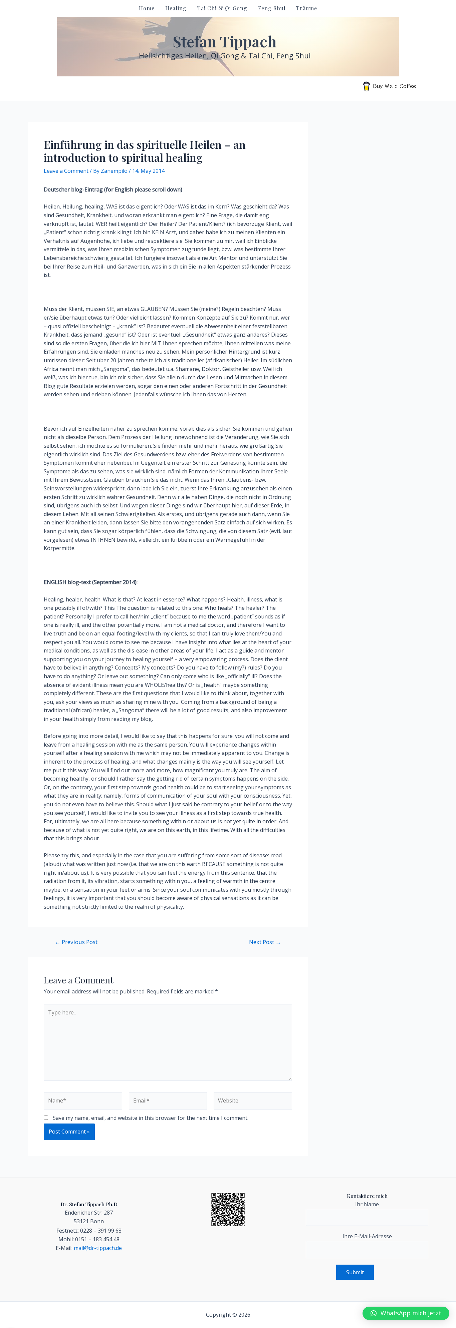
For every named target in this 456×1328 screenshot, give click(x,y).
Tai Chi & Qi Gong (222, 8)
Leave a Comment (66, 170)
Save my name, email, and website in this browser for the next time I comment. (150, 1118)
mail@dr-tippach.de (98, 1248)
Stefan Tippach (225, 41)
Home (147, 8)
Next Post (265, 942)
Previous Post (76, 942)
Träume (306, 8)
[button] (406, 1313)
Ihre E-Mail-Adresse (367, 1236)
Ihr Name (367, 1204)
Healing (176, 8)
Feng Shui (271, 8)
